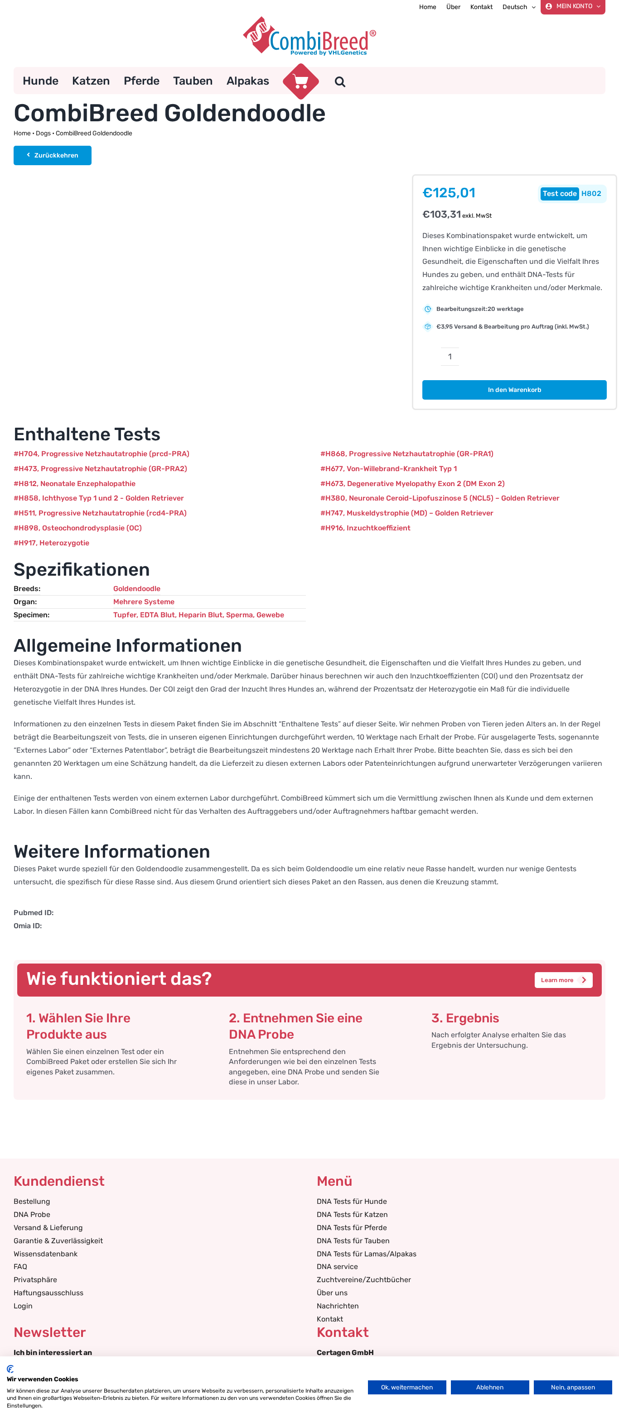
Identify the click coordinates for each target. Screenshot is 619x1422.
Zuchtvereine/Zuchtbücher (364, 1279)
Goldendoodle (136, 588)
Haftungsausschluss (48, 1292)
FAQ (20, 1266)
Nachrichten (338, 1306)
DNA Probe (32, 1214)
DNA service (337, 1266)
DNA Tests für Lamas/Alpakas (366, 1254)
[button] (340, 80)
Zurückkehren (56, 155)
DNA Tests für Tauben (353, 1240)
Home (22, 133)
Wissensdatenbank (45, 1254)
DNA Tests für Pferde (352, 1227)
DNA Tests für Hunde (352, 1201)
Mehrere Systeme (143, 601)
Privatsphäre (35, 1279)
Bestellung (32, 1201)
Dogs (43, 133)
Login (23, 1306)
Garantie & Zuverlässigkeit (58, 1240)
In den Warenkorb (515, 390)
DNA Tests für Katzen (352, 1214)
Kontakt (330, 1319)
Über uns (332, 1292)
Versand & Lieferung (48, 1227)
